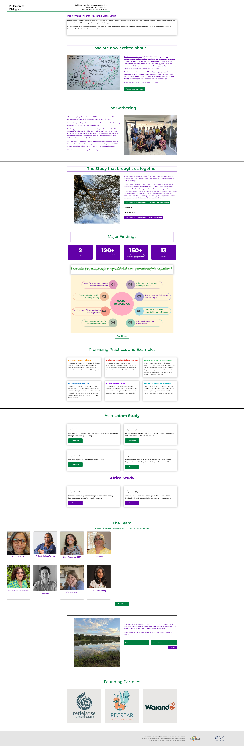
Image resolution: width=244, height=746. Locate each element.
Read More (122, 336)
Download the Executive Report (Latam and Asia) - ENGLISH (147, 202)
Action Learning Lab (134, 89)
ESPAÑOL (128, 207)
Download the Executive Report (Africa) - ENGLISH (143, 217)
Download (75, 441)
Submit (172, 648)
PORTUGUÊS (129, 212)
